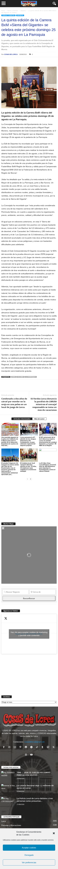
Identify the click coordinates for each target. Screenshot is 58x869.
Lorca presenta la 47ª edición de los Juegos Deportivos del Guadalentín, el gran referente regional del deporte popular (28, 441)
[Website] (26, 755)
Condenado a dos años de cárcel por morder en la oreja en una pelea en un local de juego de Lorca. (14, 402)
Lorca (3, 821)
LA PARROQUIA (31, 377)
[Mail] (15, 747)
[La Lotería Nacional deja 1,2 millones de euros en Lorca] (8, 789)
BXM (13, 377)
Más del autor (39, 419)
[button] (53, 833)
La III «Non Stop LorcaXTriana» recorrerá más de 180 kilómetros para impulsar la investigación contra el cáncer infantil (47, 467)
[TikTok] (37, 747)
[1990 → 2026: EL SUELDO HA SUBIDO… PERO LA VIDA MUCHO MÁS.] (8, 776)
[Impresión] (35, 61)
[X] (10, 61)
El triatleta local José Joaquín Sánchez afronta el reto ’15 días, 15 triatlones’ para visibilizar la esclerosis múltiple (28, 467)
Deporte (23, 10)
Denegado (29, 855)
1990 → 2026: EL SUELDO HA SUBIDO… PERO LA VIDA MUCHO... (34, 773)
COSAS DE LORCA (11, 54)
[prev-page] (27, 479)
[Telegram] (29, 61)
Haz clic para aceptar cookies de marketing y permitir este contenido (29, 633)
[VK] (47, 61)
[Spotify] (26, 747)
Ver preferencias (29, 862)
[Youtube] (31, 755)
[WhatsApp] (22, 61)
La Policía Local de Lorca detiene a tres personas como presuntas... (35, 799)
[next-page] (30, 479)
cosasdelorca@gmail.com (34, 742)
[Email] (41, 61)
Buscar (29, 598)
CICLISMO (20, 377)
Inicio (3, 10)
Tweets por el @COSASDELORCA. (29, 633)
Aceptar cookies (29, 847)
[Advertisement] (21, 500)
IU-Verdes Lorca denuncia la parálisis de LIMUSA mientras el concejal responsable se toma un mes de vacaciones (44, 404)
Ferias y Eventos (12, 10)
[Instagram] (10, 747)
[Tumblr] (43, 747)
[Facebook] (4, 61)
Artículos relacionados (22, 419)
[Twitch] (48, 747)
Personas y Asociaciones (11, 825)
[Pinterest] (16, 61)
